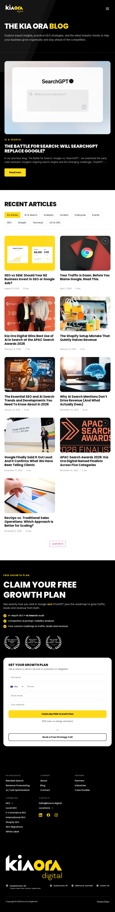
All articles (12, 215)
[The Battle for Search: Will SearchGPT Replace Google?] (57, 97)
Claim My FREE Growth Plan (58, 714)
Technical (38, 222)
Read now (15, 172)
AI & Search (30, 215)
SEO (9, 222)
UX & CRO (54, 222)
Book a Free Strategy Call (57, 737)
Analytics (48, 215)
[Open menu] (107, 9)
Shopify (22, 222)
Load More (57, 543)
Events (95, 215)
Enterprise (80, 215)
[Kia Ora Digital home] (14, 9)
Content (64, 215)
